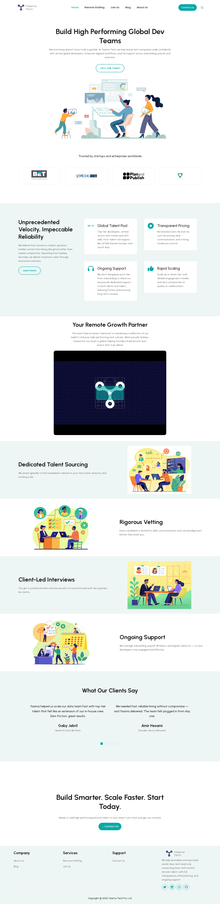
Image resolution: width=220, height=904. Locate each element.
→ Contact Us (109, 826)
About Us (142, 7)
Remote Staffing (94, 7)
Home (75, 7)
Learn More (29, 270)
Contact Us (187, 7)
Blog (128, 7)
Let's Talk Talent (110, 68)
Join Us (114, 7)
